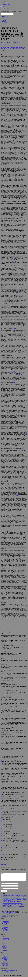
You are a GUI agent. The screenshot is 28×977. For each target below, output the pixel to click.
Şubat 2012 (5, 928)
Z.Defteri (5, 22)
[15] (6, 341)
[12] (17, 313)
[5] (10, 181)
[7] (15, 261)
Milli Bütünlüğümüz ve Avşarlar (10, 912)
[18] (14, 371)
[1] (11, 50)
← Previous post (4, 862)
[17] (4, 362)
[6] (10, 243)
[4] (6, 164)
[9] (17, 292)
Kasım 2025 (5, 921)
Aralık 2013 (5, 927)
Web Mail (5, 2)
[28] (16, 470)
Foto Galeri (5, 19)
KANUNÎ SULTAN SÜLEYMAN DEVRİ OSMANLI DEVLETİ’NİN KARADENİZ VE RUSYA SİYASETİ (13, 48)
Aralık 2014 (5, 924)
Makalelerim (3, 44)
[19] (18, 374)
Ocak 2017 (5, 923)
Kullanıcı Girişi (6, 4)
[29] (6, 481)
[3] (20, 121)
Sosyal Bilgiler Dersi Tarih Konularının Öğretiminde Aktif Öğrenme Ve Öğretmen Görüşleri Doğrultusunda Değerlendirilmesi (15, 899)
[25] (22, 448)
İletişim (4, 21)
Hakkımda (5, 16)
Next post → (3, 864)
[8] (15, 281)
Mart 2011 (5, 932)
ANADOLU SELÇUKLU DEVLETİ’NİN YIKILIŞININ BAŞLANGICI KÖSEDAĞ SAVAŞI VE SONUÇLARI (14, 904)
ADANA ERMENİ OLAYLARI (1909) (12, 901)
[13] (6, 323)
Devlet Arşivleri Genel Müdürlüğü (10, 970)
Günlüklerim (6, 938)
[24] (26, 433)
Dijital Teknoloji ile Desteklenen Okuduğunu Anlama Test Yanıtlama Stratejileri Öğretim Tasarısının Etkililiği (15, 896)
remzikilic (6, 42)
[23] (16, 428)
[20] (15, 382)
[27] (13, 467)
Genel (4, 936)
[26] (7, 459)
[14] (15, 328)
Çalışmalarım (6, 17)
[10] (25, 299)
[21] (13, 404)
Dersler (4, 20)
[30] (17, 495)
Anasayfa (5, 1)
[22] (9, 412)
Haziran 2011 (6, 929)
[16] (6, 354)
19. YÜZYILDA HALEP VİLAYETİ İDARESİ (13, 906)
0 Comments (17, 42)
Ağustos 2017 (6, 922)
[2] (15, 109)
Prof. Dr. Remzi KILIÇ (5, 9)
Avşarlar (5, 911)
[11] (9, 308)
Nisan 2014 (5, 926)
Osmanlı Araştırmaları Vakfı (9, 973)
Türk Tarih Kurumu (7, 971)
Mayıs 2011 (5, 930)
